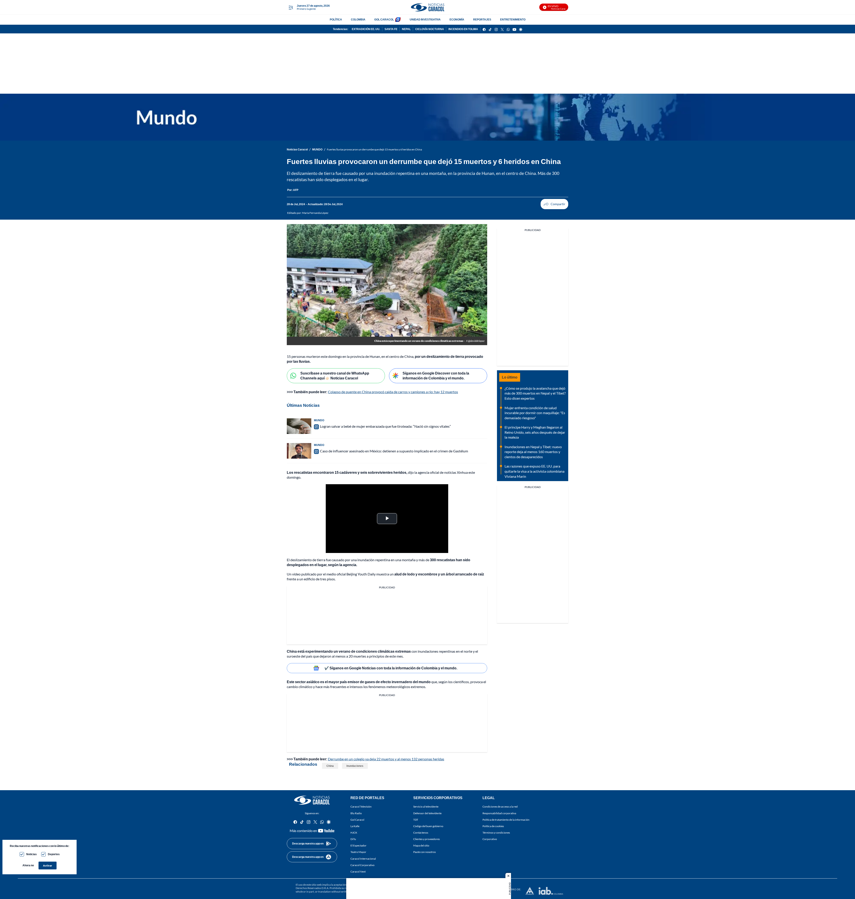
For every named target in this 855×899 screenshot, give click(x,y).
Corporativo (489, 839)
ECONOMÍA (457, 19)
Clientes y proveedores (426, 839)
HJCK (353, 832)
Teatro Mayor (358, 852)
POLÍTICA (336, 19)
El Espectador (358, 845)
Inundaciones (354, 765)
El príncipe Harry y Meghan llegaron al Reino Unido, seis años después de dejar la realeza (535, 432)
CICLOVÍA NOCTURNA (429, 29)
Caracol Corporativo (362, 865)
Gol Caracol (357, 819)
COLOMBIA (358, 19)
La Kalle (354, 826)
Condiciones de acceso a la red (500, 806)
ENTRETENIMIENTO (512, 19)
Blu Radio (356, 813)
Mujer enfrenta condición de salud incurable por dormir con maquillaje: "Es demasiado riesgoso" (535, 413)
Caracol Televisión (361, 806)
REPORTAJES (482, 19)
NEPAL (406, 29)
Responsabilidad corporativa (499, 813)
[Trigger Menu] (291, 7)
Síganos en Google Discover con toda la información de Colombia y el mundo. (436, 375)
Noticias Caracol (297, 149)
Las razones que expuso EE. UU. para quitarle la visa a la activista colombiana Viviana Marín (534, 471)
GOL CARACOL (384, 19)
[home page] (427, 7)
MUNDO (317, 149)
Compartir (554, 204)
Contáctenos (420, 832)
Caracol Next (358, 871)
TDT (415, 819)
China (330, 765)
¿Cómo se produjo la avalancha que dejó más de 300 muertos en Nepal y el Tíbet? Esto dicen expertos (535, 393)
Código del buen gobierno (428, 826)
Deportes (54, 854)
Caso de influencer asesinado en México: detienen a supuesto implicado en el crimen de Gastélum (394, 451)
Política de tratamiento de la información (505, 819)
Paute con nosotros (424, 852)
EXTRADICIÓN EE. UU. (366, 29)
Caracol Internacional (363, 858)
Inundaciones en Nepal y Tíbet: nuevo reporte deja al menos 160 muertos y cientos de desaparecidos (533, 452)
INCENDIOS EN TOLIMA (463, 29)
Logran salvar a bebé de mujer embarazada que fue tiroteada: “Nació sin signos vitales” (385, 426)
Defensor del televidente (427, 813)
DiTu (353, 839)
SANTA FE (391, 29)
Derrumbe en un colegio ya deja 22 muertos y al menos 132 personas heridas (386, 759)
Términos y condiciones (496, 832)
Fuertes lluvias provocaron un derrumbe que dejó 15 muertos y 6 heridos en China (374, 149)
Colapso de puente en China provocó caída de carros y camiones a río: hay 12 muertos (393, 392)
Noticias (31, 854)
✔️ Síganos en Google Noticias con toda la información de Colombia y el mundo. (390, 668)
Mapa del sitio (421, 845)
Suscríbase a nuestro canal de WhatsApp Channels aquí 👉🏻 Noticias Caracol (334, 375)
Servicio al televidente (425, 806)
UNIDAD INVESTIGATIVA (425, 19)
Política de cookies (493, 826)
